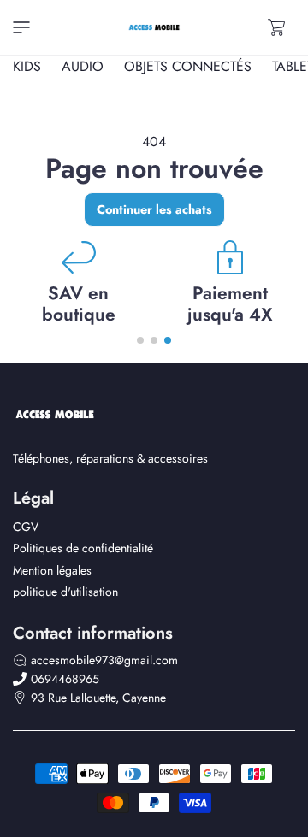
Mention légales (52, 570)
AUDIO (83, 66)
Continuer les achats (154, 209)
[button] (21, 27)
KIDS (27, 66)
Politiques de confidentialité (83, 548)
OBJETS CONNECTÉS (188, 66)
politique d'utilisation (65, 591)
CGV (25, 526)
